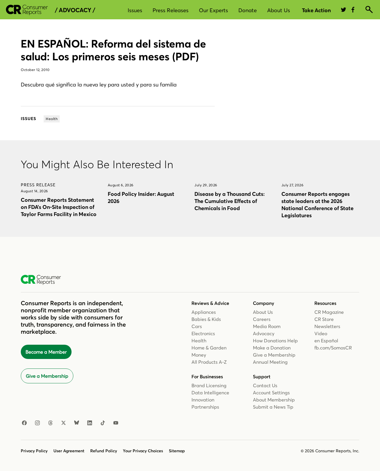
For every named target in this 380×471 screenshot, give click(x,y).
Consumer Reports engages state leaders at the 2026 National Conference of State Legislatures (317, 204)
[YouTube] (115, 423)
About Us (278, 10)
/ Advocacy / (75, 10)
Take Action (316, 10)
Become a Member (46, 352)
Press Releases (171, 10)
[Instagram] (37, 423)
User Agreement (68, 450)
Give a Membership (47, 376)
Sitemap (177, 450)
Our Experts (213, 10)
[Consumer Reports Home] (44, 280)
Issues (135, 10)
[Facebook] (24, 423)
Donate (247, 10)
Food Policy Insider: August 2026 (141, 197)
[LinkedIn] (89, 423)
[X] (63, 423)
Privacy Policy (34, 450)
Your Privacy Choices (143, 450)
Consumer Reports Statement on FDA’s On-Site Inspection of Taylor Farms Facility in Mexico (58, 207)
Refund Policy (103, 450)
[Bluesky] (76, 423)
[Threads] (50, 423)
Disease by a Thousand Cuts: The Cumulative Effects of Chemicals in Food (229, 201)
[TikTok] (102, 423)
